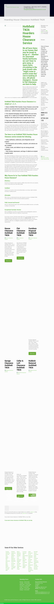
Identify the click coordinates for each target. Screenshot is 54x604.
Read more (8, 260)
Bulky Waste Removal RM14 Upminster (25, 559)
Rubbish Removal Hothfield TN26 (32, 364)
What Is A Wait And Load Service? (26, 499)
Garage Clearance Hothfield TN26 (9, 364)
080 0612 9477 (36, 7)
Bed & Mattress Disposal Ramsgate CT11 (13, 559)
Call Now (2, 603)
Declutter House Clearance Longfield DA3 (13, 566)
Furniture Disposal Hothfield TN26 (32, 231)
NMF (36, 599)
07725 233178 (28, 8)
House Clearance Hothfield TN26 (9, 231)
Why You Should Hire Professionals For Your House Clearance (9, 495)
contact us (32, 511)
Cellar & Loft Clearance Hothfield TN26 (21, 365)
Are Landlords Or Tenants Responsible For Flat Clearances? (34, 495)
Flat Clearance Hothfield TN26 (21, 231)
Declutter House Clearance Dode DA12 (36, 554)
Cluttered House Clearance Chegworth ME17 (36, 561)
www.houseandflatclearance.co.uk (42, 593)
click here (24, 513)
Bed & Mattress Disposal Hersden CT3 (19, 554)
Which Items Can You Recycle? (17, 499)
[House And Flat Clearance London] (13, 11)
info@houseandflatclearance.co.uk (35, 9)
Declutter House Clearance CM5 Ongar (19, 566)
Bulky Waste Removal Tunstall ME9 (7, 567)
